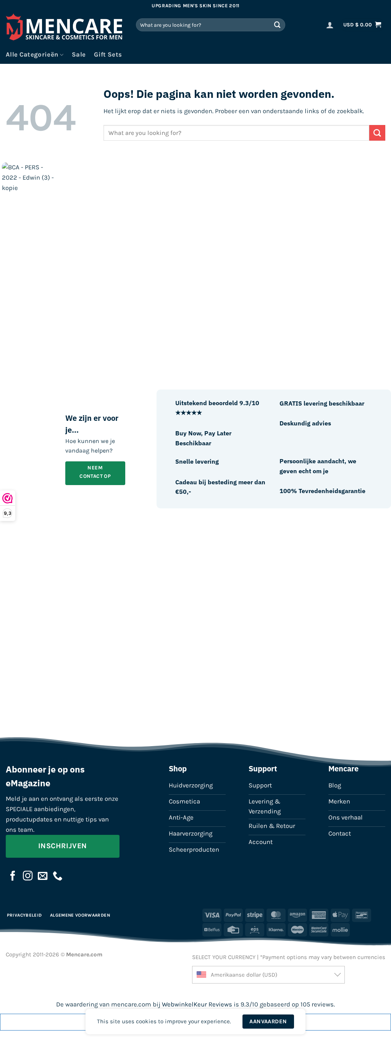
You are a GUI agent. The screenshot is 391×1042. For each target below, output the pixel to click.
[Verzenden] (277, 24)
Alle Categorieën (32, 54)
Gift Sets (108, 54)
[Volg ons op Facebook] (13, 876)
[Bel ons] (58, 876)
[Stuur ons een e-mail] (43, 876)
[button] (330, 24)
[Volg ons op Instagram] (28, 876)
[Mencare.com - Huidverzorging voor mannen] (65, 28)
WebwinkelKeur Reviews (197, 1004)
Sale (79, 54)
